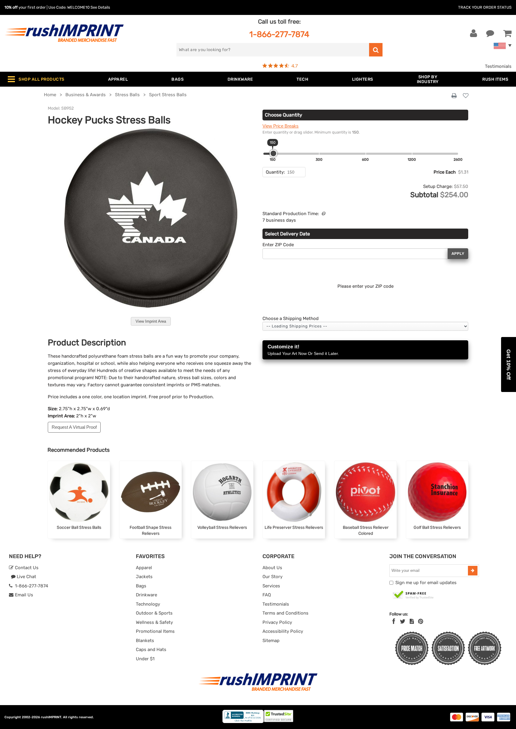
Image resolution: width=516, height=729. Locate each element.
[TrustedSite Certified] (413, 595)
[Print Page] (454, 96)
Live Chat (26, 576)
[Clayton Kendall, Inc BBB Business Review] (243, 721)
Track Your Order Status (485, 7)
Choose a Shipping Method (290, 318)
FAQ (266, 595)
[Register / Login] (473, 33)
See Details (100, 7)
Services (271, 586)
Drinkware (146, 595)
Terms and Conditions (285, 613)
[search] (376, 49)
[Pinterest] (420, 621)
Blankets (145, 640)
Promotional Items (155, 631)
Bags (141, 586)
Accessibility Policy (282, 631)
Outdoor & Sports (154, 613)
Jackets (144, 576)
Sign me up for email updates (426, 582)
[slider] (273, 153)
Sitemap (271, 640)
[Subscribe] (472, 570)
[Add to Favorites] (466, 96)
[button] (508, 364)
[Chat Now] (490, 33)
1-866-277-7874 (279, 34)
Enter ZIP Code (278, 244)
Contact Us (26, 567)
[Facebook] (393, 621)
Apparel (144, 567)
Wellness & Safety (154, 622)
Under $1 (145, 658)
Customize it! (303, 350)
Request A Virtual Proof (74, 427)
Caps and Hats (151, 649)
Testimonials (498, 66)
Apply (458, 253)
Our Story (272, 576)
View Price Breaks (280, 125)
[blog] (412, 621)
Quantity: (275, 172)
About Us (272, 567)
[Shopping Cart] (507, 33)
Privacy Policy (277, 622)
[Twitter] (403, 621)
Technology (148, 604)
